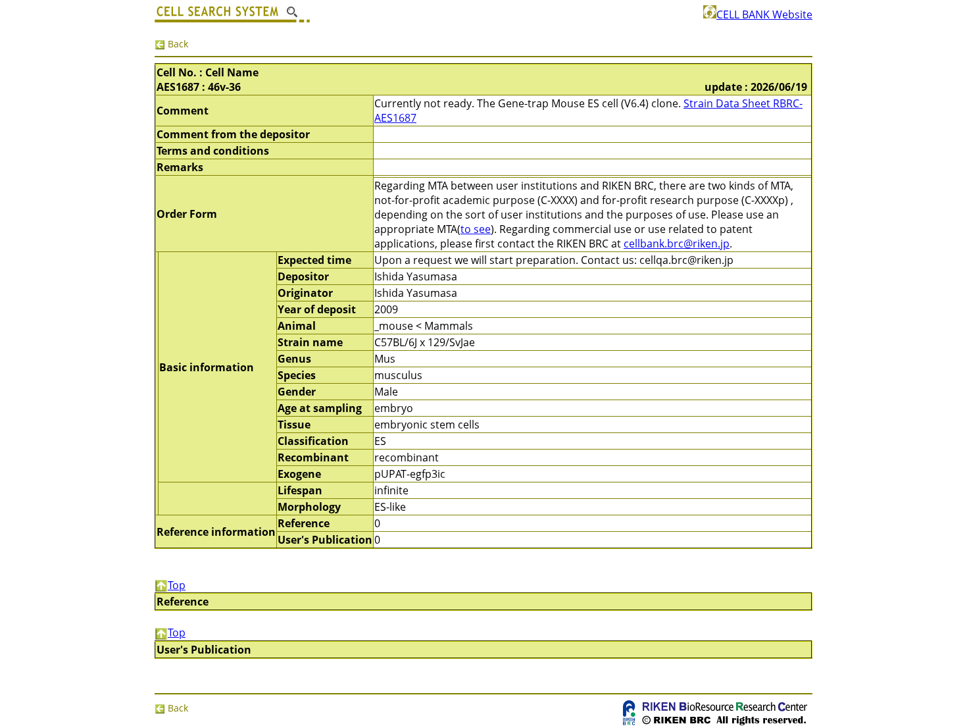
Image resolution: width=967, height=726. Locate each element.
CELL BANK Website (764, 14)
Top (177, 585)
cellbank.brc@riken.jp (677, 243)
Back (176, 44)
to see (475, 229)
